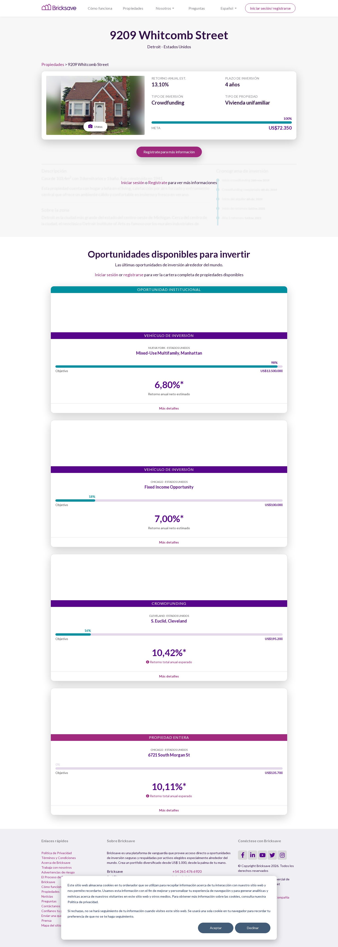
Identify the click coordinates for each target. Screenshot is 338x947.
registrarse (133, 274)
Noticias (47, 896)
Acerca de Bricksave (55, 863)
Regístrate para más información (169, 152)
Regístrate (157, 182)
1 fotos (98, 126)
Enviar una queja (53, 916)
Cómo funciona (100, 8)
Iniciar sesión (132, 182)
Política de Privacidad (56, 853)
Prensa (46, 920)
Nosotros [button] (163, 8)
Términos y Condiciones (58, 858)
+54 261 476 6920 (187, 871)
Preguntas (197, 8)
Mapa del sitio (51, 925)
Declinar (253, 928)
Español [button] (227, 8)
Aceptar (216, 928)
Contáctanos (50, 906)
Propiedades (133, 8)
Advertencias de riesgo (58, 872)
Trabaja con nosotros (56, 867)
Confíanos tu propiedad (58, 911)
